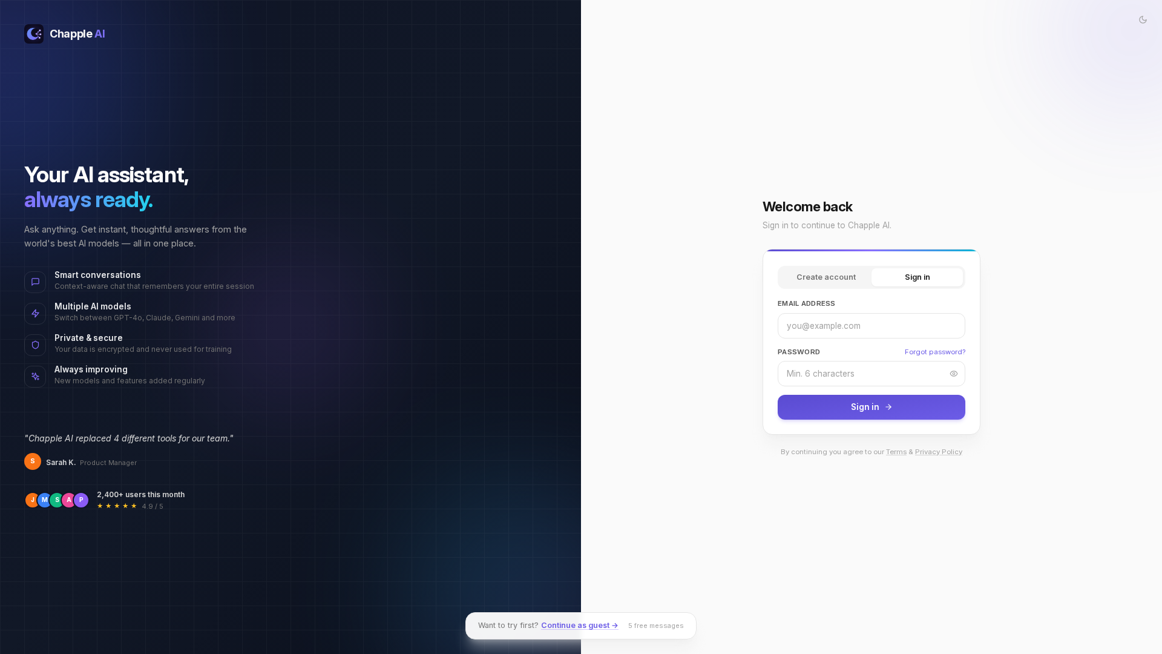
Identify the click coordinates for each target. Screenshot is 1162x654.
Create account (826, 277)
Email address (807, 303)
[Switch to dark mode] (1142, 19)
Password (799, 352)
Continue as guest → (580, 625)
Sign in (917, 277)
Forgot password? (935, 352)
